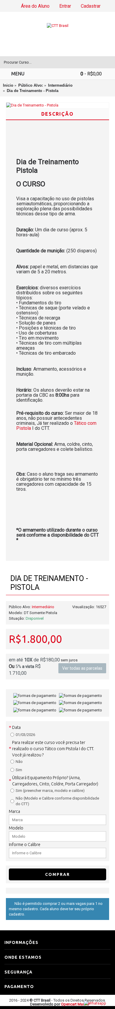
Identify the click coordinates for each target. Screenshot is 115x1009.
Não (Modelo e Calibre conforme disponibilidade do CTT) (57, 801)
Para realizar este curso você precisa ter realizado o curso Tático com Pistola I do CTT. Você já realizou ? (53, 748)
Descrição (57, 114)
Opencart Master (75, 1004)
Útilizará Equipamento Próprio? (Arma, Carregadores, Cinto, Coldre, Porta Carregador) (55, 780)
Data (16, 727)
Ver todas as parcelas (82, 668)
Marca (14, 811)
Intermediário (43, 607)
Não (19, 761)
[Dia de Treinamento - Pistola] (57, 105)
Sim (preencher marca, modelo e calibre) (50, 790)
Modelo (16, 828)
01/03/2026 (25, 734)
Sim (19, 770)
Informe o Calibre (24, 844)
